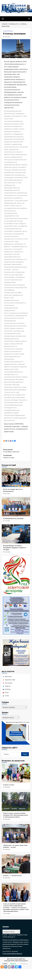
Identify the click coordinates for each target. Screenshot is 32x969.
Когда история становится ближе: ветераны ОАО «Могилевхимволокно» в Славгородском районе (15, 815)
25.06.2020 (7, 36)
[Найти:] (12, 754)
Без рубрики (7, 511)
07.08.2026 (7, 913)
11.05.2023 (7, 520)
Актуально (7, 780)
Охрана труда (15, 840)
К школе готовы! (8, 785)
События (13, 899)
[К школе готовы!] (16, 773)
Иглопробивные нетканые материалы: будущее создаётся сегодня (14, 548)
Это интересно (18, 541)
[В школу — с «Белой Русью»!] (16, 863)
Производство (8, 31)
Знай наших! (7, 484)
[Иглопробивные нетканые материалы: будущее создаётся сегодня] (16, 533)
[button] (3, 18)
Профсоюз (7, 513)
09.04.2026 (7, 493)
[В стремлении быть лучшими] (16, 506)
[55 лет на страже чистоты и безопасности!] (16, 477)
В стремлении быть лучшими (13, 518)
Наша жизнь (22, 808)
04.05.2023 (7, 552)
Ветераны (14, 808)
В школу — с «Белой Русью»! (12, 875)
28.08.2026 (7, 787)
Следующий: (8, 457)
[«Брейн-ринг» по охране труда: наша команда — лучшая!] (16, 833)
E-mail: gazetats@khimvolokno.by (12, 953)
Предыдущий (11, 451)
